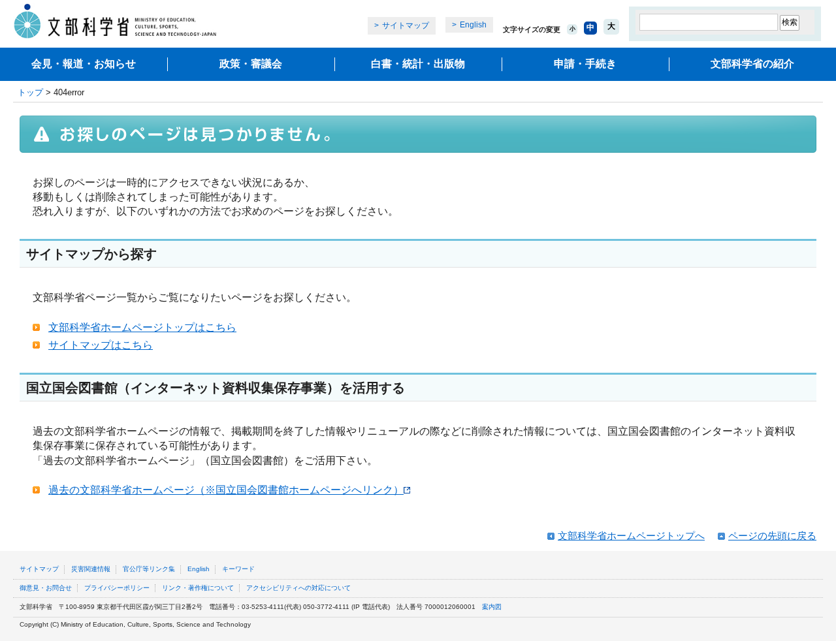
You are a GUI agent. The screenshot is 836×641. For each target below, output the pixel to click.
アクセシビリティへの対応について (298, 587)
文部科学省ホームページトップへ (631, 535)
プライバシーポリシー (117, 587)
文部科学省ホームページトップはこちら (142, 327)
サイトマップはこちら (100, 345)
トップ (30, 92)
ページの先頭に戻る (772, 535)
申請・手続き (585, 63)
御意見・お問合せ (46, 587)
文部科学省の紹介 (752, 63)
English (473, 24)
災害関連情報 (90, 568)
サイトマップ (405, 25)
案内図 (492, 606)
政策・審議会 (250, 63)
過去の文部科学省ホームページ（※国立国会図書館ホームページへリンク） (226, 489)
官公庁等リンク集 (149, 568)
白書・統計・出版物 (418, 63)
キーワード (238, 568)
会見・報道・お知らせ (83, 63)
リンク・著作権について (198, 587)
